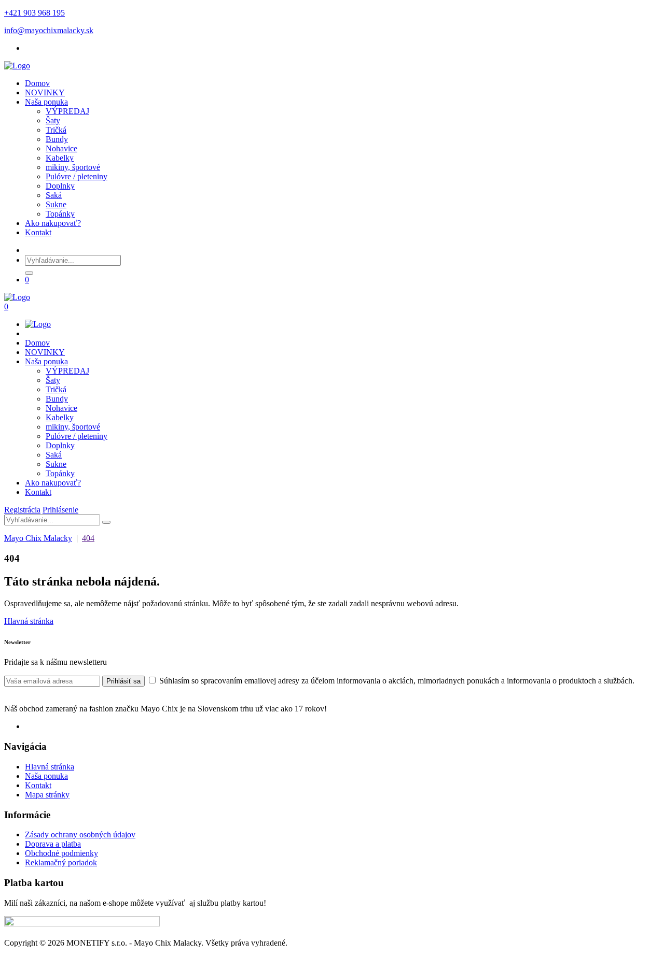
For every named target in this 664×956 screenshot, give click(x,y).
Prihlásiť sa (123, 681)
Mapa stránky (47, 794)
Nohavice (61, 148)
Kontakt (38, 232)
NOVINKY (45, 92)
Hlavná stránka (28, 621)
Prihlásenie (60, 509)
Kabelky (60, 157)
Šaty (53, 120)
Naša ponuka (46, 101)
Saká (54, 195)
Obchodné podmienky (61, 853)
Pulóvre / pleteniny (76, 176)
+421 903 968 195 (34, 12)
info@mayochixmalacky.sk (48, 30)
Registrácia (22, 509)
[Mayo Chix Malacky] (17, 65)
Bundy (57, 139)
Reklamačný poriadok (61, 862)
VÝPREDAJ (67, 111)
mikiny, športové (73, 167)
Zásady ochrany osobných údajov (80, 834)
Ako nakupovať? (53, 223)
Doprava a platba (53, 843)
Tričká (56, 129)
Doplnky (60, 185)
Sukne (56, 204)
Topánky (60, 213)
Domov (37, 83)
